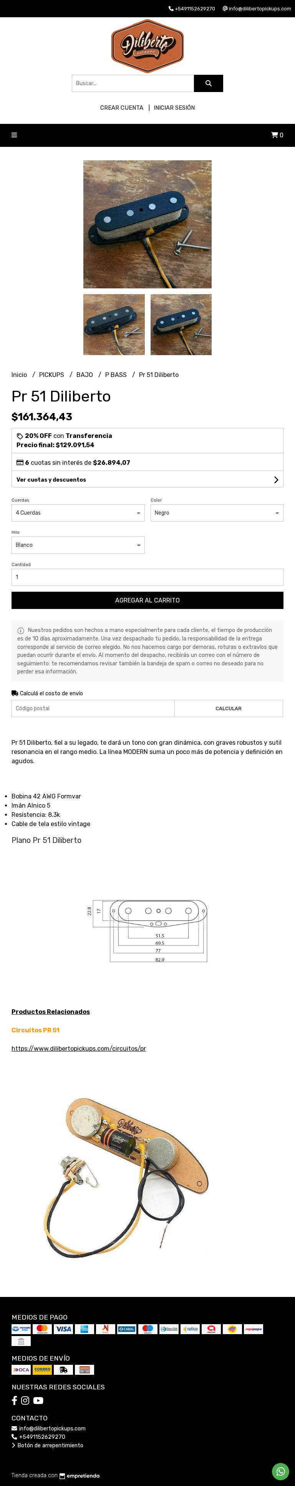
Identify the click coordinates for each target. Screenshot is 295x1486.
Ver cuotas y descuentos (51, 480)
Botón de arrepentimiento (49, 1445)
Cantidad (21, 564)
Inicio (20, 374)
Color (156, 500)
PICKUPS (52, 374)
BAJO (85, 374)
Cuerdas (20, 500)
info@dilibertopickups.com (52, 1428)
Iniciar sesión (174, 107)
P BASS (116, 374)
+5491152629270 (41, 1437)
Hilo (16, 532)
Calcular (228, 708)
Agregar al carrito (147, 600)
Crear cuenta (121, 107)
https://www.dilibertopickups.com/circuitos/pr (79, 1048)
